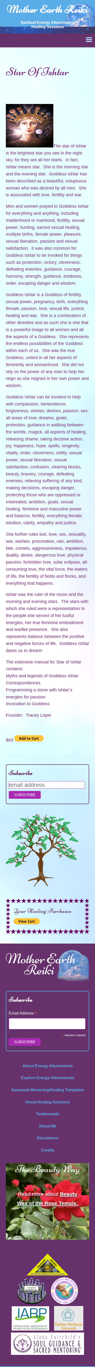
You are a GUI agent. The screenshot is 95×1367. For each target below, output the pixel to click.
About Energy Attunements (47, 1066)
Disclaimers (47, 1138)
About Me (48, 1126)
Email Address (23, 1013)
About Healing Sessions (47, 1102)
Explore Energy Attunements (47, 1078)
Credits (47, 1150)
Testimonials (47, 1114)
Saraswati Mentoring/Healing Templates (47, 1090)
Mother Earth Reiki (47, 9)
